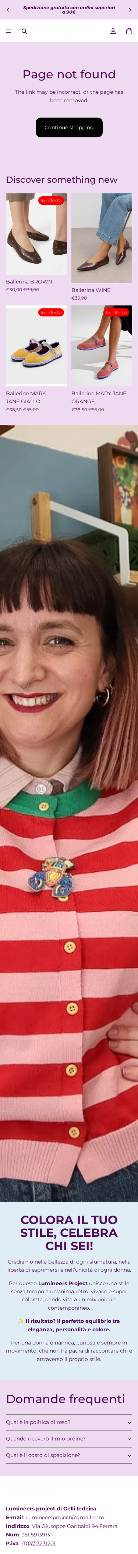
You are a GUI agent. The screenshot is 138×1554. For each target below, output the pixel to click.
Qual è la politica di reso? (38, 1422)
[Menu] (8, 31)
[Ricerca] (24, 31)
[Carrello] (129, 31)
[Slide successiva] (130, 10)
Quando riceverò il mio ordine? (46, 1438)
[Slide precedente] (8, 10)
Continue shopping (69, 127)
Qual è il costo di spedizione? (43, 1455)
